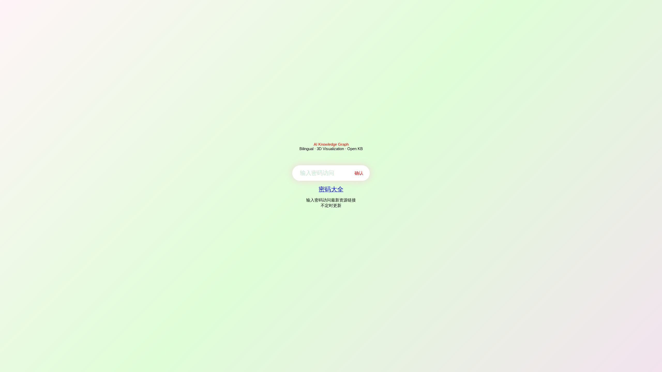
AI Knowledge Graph (331, 144)
